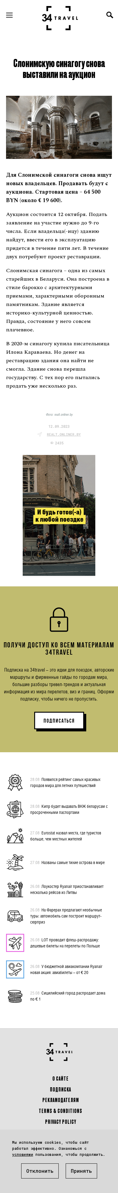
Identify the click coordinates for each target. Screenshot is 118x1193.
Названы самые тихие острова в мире (67, 862)
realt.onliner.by (64, 434)
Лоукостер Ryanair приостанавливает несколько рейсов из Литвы (66, 889)
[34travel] (60, 18)
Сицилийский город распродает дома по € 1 (67, 995)
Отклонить (40, 1171)
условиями (22, 1154)
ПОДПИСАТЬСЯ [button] (59, 721)
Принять (81, 1171)
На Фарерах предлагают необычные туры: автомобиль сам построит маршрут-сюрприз (66, 915)
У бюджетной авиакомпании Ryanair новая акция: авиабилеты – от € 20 (66, 969)
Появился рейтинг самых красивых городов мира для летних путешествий (65, 782)
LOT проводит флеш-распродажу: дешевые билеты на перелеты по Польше (65, 942)
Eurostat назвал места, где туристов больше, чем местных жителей (65, 835)
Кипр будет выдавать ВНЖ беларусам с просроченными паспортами (69, 809)
